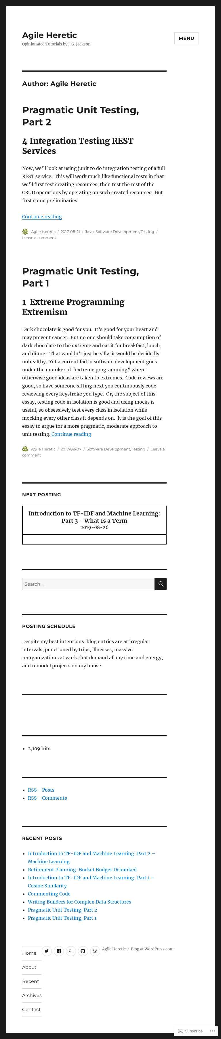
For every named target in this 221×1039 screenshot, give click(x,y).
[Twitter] (47, 951)
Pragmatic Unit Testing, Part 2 (62, 910)
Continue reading (42, 216)
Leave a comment (39, 237)
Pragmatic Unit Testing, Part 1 (62, 918)
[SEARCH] (161, 584)
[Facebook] (59, 951)
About (29, 967)
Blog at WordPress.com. (152, 949)
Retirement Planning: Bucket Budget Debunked (82, 869)
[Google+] (71, 951)
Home (29, 953)
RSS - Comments (47, 798)
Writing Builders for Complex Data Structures (79, 902)
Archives (32, 995)
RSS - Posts (41, 790)
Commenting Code (49, 894)
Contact (31, 1009)
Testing (147, 231)
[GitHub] (83, 951)
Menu (187, 38)
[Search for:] (88, 584)
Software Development (117, 231)
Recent (30, 981)
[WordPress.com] (95, 951)
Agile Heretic (49, 35)
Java (89, 231)
